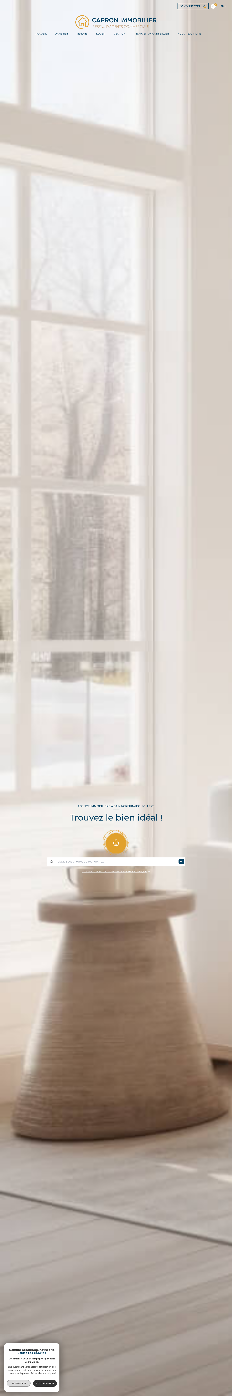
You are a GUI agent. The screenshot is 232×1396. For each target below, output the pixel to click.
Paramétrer (19, 1383)
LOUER (100, 33)
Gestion (120, 33)
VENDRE (81, 33)
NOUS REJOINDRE (189, 33)
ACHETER (61, 33)
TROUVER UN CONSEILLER (151, 33)
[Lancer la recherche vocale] (116, 842)
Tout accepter (45, 1383)
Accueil (41, 33)
